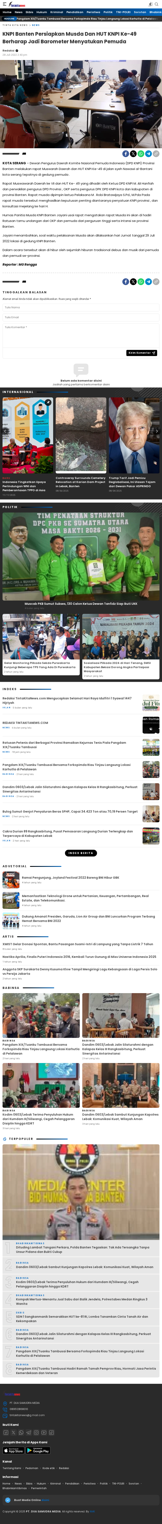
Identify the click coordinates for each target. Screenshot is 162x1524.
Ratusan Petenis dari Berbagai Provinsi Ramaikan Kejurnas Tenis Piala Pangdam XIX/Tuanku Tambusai (64, 745)
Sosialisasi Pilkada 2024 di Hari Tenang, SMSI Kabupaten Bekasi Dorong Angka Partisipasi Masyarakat (117, 667)
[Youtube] (43, 1432)
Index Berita (81, 853)
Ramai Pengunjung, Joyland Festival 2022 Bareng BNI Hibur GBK (70, 878)
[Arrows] (5, 431)
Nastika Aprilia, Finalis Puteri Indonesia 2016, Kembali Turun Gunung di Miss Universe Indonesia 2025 (79, 957)
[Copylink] (156, 153)
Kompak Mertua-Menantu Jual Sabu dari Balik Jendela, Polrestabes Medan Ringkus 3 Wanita (81, 1301)
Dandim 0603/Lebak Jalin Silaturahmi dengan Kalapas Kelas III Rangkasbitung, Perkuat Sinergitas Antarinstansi (70, 789)
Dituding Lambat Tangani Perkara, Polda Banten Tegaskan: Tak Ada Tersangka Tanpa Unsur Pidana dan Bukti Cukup (82, 1249)
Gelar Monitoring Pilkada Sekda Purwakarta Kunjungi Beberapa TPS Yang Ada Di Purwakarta (40, 665)
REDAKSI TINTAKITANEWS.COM (25, 723)
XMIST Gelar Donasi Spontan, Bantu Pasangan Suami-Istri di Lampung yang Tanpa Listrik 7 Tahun (78, 944)
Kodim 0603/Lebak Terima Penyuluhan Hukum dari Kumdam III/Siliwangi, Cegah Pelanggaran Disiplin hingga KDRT (39, 1119)
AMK (92, 1511)
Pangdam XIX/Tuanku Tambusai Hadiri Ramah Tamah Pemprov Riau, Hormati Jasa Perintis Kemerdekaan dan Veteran (86, 1370)
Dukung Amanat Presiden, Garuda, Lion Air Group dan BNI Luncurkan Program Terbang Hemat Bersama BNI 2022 (88, 918)
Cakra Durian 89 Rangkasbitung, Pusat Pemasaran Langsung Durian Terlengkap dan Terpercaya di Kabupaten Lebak (68, 833)
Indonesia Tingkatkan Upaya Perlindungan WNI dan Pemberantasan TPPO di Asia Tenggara (24, 488)
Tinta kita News (15, 25)
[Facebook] (125, 153)
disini (45, 1500)
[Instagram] (36, 1432)
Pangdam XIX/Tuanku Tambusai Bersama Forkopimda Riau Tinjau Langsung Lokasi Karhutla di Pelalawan (67, 767)
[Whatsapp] (21, 1432)
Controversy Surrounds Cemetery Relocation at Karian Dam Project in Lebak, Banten (80, 482)
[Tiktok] (51, 1432)
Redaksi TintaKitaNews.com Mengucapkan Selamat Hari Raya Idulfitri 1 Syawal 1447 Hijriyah (67, 700)
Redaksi (8, 51)
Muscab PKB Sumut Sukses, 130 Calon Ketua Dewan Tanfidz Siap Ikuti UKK (81, 604)
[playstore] (38, 1453)
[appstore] (13, 1453)
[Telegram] (148, 153)
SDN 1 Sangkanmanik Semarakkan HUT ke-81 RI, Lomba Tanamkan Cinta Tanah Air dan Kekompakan (82, 1319)
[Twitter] (133, 153)
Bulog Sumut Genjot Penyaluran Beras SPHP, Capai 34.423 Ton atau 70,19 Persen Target (70, 811)
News (36, 25)
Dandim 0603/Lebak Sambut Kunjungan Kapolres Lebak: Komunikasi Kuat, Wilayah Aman (120, 1116)
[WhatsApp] (141, 153)
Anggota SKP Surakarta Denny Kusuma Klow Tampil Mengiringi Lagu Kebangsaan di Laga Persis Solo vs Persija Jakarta (80, 971)
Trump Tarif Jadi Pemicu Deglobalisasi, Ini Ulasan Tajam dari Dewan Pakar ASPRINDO (132, 482)
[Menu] (4, 4)
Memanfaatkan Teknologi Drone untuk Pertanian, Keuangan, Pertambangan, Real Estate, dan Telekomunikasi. (85, 898)
